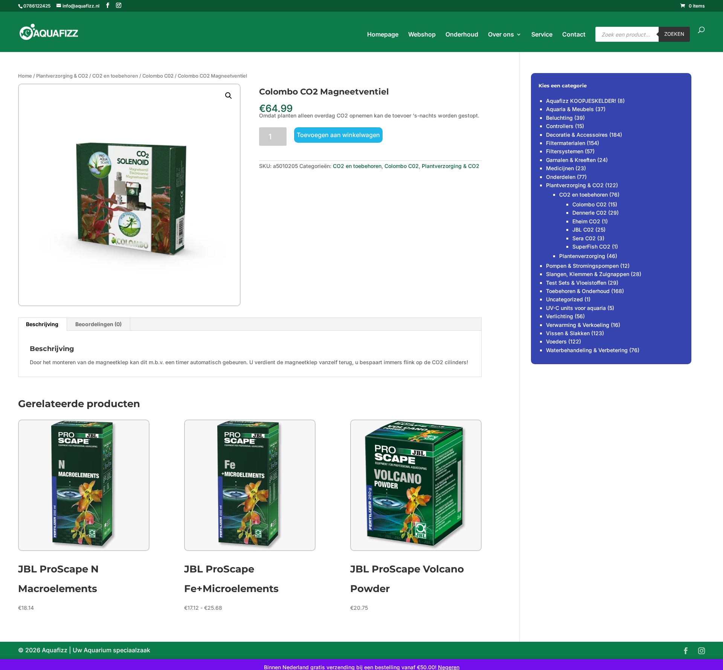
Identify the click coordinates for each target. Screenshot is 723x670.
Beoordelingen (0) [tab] (98, 324)
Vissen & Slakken (568, 333)
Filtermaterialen (565, 143)
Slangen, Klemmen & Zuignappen (587, 274)
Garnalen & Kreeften (571, 160)
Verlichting (559, 316)
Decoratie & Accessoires (577, 134)
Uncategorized (564, 299)
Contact (574, 35)
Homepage (382, 35)
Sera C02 (584, 238)
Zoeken (674, 34)
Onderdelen (560, 177)
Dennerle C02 (589, 212)
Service (541, 35)
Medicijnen (560, 168)
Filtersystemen (564, 151)
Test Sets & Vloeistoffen (576, 282)
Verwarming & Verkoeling (577, 325)
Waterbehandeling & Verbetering (587, 350)
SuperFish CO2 (591, 246)
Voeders (556, 341)
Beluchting (559, 117)
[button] (228, 95)
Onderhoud (461, 35)
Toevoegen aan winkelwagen (338, 135)
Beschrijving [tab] (42, 324)
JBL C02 (583, 229)
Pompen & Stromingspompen (582, 266)
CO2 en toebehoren (115, 76)
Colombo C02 (158, 76)
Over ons (501, 35)
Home (25, 76)
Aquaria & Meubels (570, 109)
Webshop (422, 35)
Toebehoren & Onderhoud (578, 291)
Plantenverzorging (582, 256)
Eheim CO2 (586, 221)
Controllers (560, 126)
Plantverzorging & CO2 (62, 76)
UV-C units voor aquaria (576, 308)
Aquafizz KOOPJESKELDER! (581, 101)
